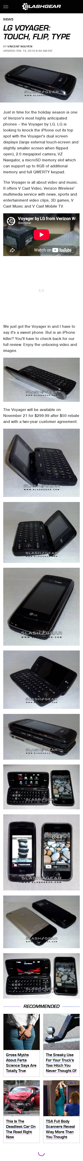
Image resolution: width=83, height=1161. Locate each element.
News (8, 19)
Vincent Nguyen (19, 46)
